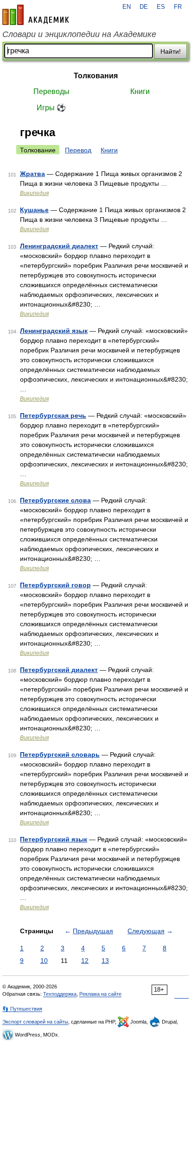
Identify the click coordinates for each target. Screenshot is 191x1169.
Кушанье (34, 210)
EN (126, 7)
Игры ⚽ (51, 108)
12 (85, 960)
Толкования (96, 76)
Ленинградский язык (54, 330)
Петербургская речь (53, 415)
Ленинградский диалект (59, 246)
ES (161, 7)
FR (178, 7)
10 (44, 960)
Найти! (170, 51)
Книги (140, 91)
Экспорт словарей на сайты (35, 1021)
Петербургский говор (55, 585)
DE (144, 7)
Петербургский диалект (59, 669)
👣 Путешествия (22, 1009)
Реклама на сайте (100, 994)
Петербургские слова (55, 500)
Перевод (78, 150)
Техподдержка (59, 994)
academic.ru (35, 15)
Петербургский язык (53, 839)
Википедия (34, 193)
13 (105, 960)
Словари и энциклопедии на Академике (79, 34)
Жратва (32, 173)
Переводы (51, 91)
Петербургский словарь (60, 754)
